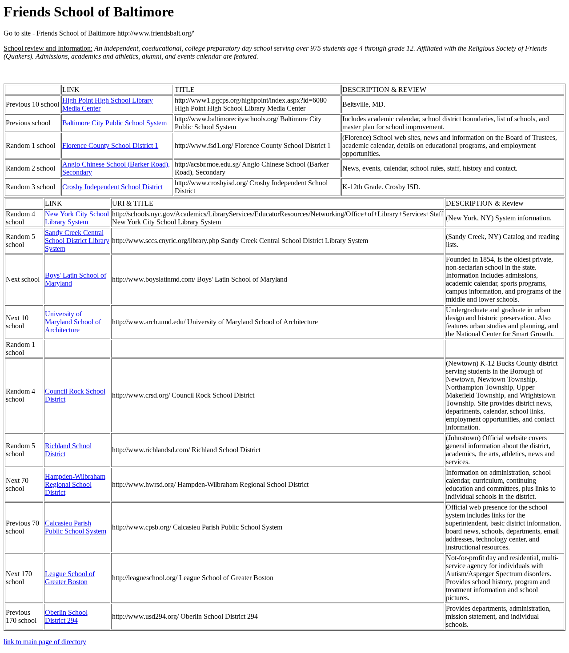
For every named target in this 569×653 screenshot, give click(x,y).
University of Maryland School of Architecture (73, 322)
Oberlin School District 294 (66, 616)
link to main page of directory (45, 641)
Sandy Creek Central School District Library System (77, 240)
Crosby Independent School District (112, 187)
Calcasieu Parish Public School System (75, 527)
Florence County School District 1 (110, 145)
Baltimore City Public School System (114, 123)
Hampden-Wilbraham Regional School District (75, 484)
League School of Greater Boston (70, 577)
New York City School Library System (77, 218)
